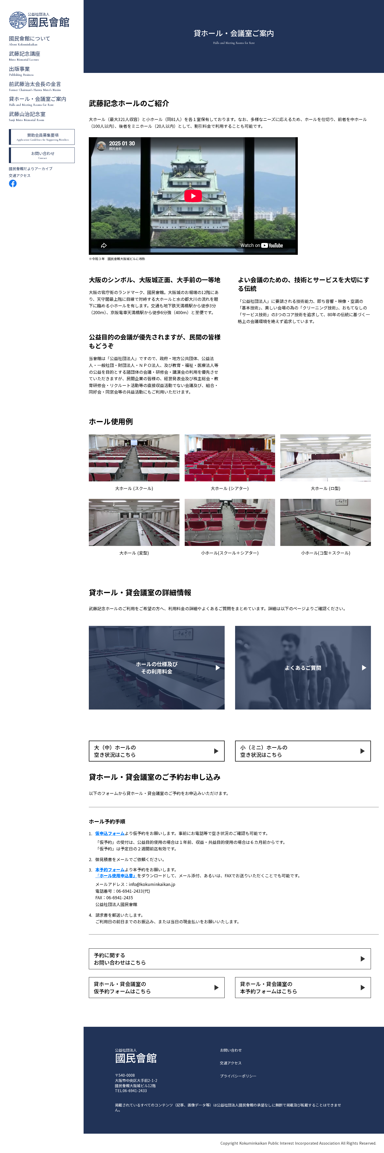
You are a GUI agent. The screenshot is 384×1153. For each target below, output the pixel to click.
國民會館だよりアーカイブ (31, 168)
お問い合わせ (231, 1050)
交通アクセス (20, 175)
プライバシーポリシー (238, 1076)
